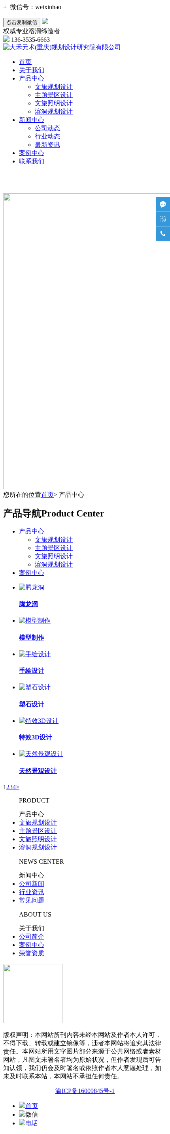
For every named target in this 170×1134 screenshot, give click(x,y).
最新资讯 (47, 144)
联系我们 (31, 161)
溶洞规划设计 (54, 111)
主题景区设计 (54, 95)
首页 (25, 61)
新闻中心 (31, 119)
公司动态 (47, 128)
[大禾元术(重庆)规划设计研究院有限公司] (62, 47)
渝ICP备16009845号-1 (85, 1090)
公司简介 (31, 936)
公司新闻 (31, 883)
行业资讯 (31, 892)
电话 (31, 1123)
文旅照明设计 (54, 103)
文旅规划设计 (54, 86)
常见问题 (31, 900)
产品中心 (31, 78)
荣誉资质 (31, 953)
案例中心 (31, 153)
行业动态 (47, 136)
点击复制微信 (21, 22)
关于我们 (31, 70)
